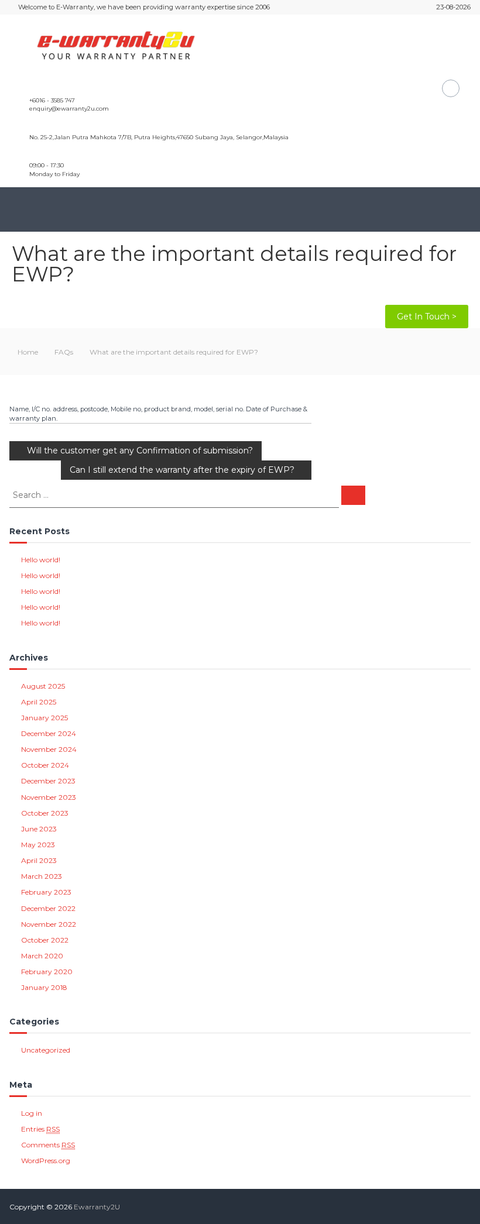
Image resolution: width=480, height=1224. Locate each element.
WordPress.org (45, 1160)
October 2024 (45, 765)
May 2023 (38, 844)
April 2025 (38, 701)
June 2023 (39, 828)
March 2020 (42, 955)
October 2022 (44, 940)
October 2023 (44, 813)
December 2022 (48, 908)
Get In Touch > (427, 316)
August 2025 (43, 686)
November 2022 (48, 924)
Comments (48, 1144)
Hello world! (40, 559)
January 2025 (44, 717)
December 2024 (48, 733)
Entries (40, 1129)
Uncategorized (45, 1050)
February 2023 (46, 892)
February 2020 (47, 971)
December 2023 (48, 780)
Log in (31, 1113)
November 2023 (48, 797)
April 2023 (39, 860)
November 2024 (49, 749)
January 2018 (44, 987)
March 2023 (41, 876)
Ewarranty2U (97, 1206)
